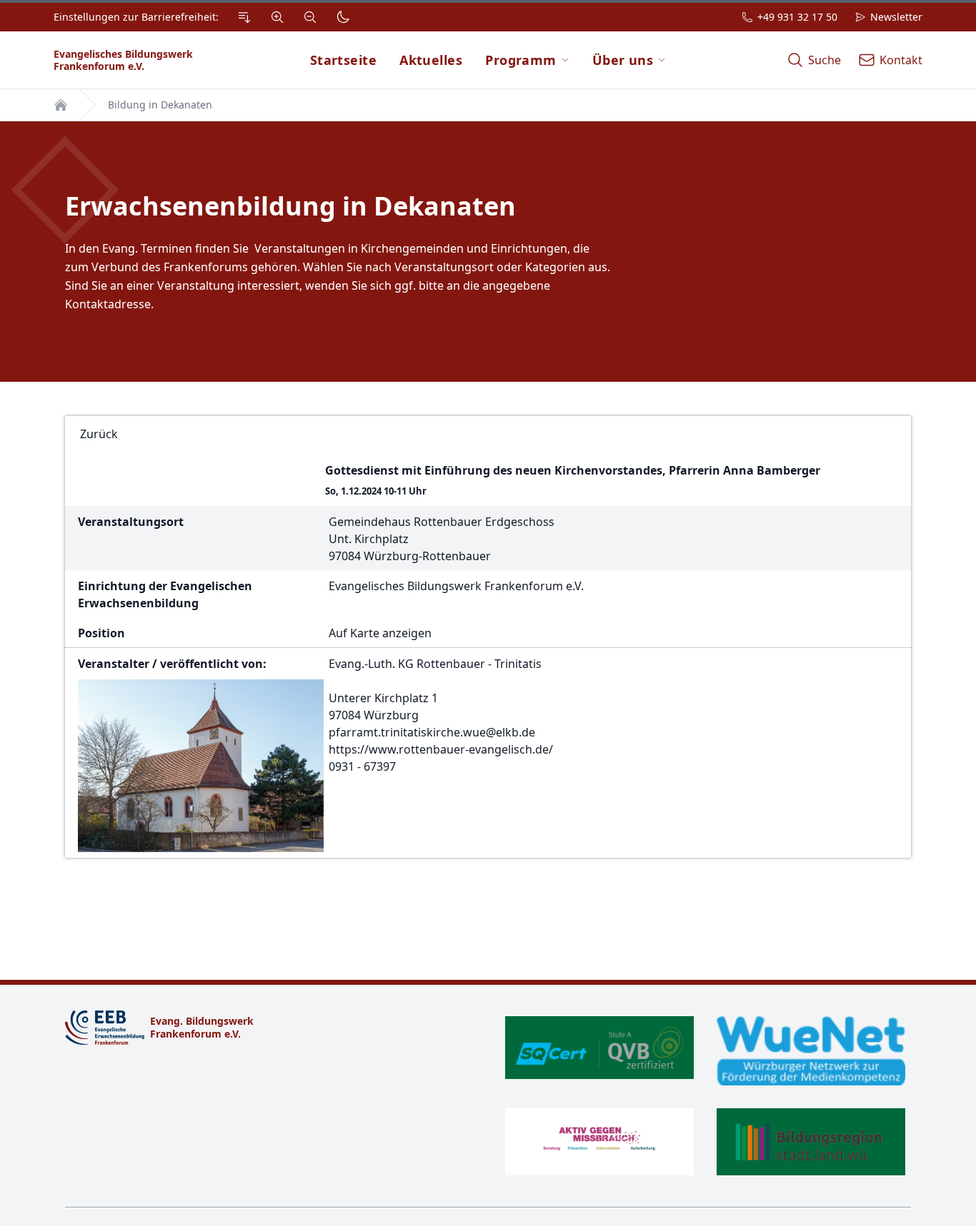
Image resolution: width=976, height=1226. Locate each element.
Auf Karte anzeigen (380, 633)
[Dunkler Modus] (343, 17)
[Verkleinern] (310, 17)
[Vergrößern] (277, 17)
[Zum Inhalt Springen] (244, 17)
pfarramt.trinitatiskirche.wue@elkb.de (432, 732)
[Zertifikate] (705, 1096)
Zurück (99, 434)
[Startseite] (61, 105)
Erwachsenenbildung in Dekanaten (290, 206)
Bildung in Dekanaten (160, 104)
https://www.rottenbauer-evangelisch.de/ (441, 749)
